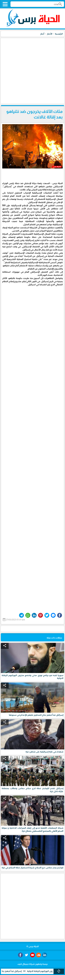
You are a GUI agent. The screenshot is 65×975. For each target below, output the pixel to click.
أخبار (42, 34)
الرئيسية (59, 34)
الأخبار (49, 34)
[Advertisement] (32, 70)
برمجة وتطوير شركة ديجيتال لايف (32, 964)
